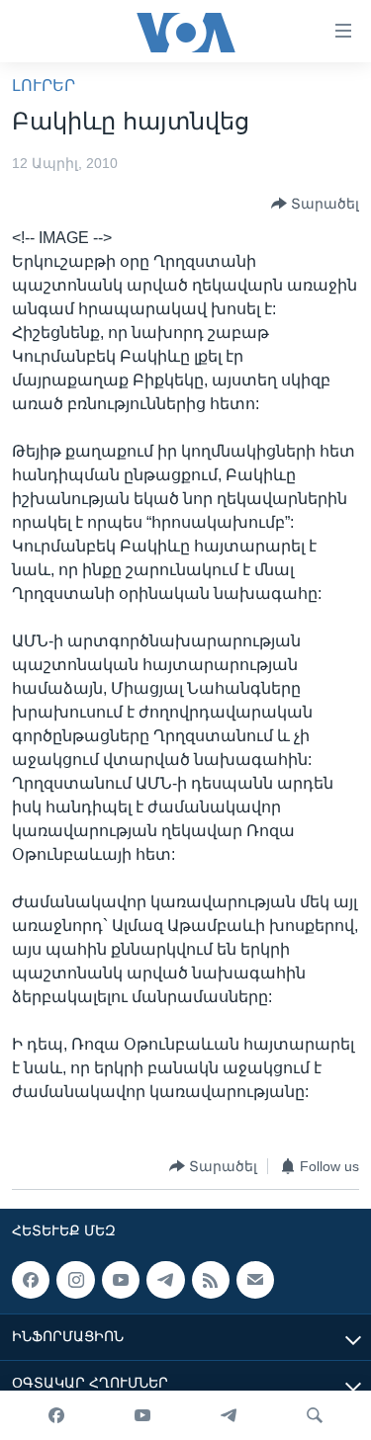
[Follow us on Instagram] (75, 1280)
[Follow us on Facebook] (30, 1280)
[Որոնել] (314, 1415)
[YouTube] (142, 1415)
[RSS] (211, 1280)
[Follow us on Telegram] (165, 1280)
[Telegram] (228, 1415)
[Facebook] (56, 1415)
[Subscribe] (255, 1280)
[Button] (315, 203)
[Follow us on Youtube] (120, 1280)
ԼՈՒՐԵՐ (43, 85)
